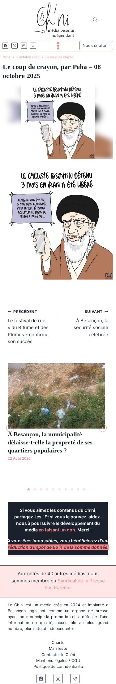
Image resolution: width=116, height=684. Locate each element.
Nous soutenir (96, 45)
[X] (14, 46)
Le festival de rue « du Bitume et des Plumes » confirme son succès (28, 327)
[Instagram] (24, 46)
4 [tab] (47, 489)
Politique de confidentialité (58, 666)
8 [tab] (72, 489)
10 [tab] (84, 489)
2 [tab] (35, 489)
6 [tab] (60, 489)
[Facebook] (5, 46)
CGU (75, 660)
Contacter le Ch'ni (58, 654)
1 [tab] (29, 489)
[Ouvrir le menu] (58, 45)
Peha (6, 57)
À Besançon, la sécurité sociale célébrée (91, 323)
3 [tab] (41, 489)
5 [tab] (53, 489)
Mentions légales (51, 660)
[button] (10, 428)
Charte (58, 642)
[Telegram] (33, 46)
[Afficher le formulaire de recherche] (94, 19)
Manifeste (58, 648)
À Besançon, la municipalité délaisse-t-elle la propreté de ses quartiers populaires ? (50, 442)
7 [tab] (66, 489)
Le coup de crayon (59, 57)
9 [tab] (78, 489)
